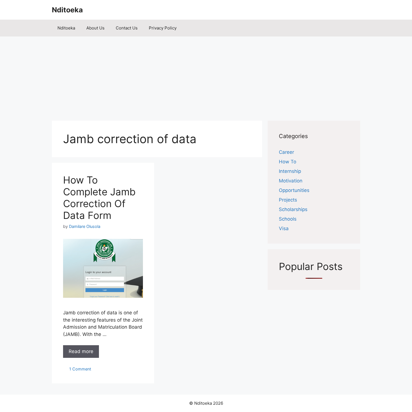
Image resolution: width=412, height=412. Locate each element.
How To (287, 161)
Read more (81, 351)
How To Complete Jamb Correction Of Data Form (99, 197)
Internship (290, 171)
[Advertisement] (206, 75)
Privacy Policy (163, 28)
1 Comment (80, 369)
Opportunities (294, 190)
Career (286, 152)
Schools (288, 219)
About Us (95, 28)
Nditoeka (67, 10)
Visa (284, 228)
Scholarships (293, 209)
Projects (288, 200)
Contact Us (127, 28)
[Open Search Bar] (352, 28)
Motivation (290, 181)
